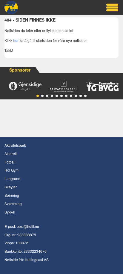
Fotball (10, 161)
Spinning (11, 195)
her (16, 40)
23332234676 (35, 251)
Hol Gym (11, 169)
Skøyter (10, 186)
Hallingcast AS (37, 259)
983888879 (26, 234)
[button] (37, 96)
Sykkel (9, 211)
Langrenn (12, 178)
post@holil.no (28, 226)
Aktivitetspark (15, 145)
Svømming (13, 203)
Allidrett (10, 153)
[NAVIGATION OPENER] (112, 7)
